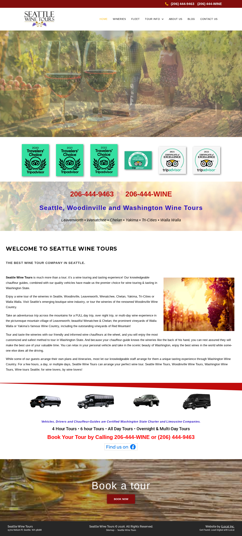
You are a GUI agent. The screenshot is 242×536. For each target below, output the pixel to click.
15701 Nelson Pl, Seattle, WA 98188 (25, 530)
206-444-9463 (92, 194)
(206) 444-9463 (176, 437)
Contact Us (121, 90)
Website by (219, 526)
